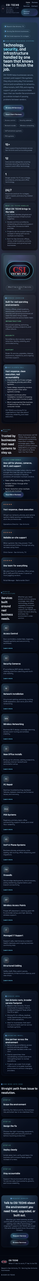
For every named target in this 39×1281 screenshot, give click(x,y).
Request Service (27, 12)
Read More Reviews (13, 495)
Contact (35, 6)
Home (28, 2)
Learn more (7, 648)
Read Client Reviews (14, 114)
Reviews (35, 2)
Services (26, 6)
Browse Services (19, 1242)
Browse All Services (13, 108)
